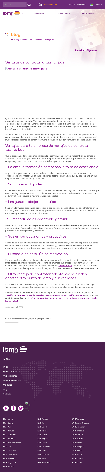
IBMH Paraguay (77, 447)
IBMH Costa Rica (9, 450)
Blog (17, 40)
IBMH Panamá (42, 419)
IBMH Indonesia (9, 458)
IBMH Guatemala (9, 435)
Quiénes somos (10, 371)
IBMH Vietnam (8, 466)
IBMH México (8, 419)
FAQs (71, 4)
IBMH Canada (77, 443)
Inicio (23, 13)
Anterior (79, 50)
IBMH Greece (77, 454)
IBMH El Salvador (78, 427)
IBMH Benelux (77, 450)
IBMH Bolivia (8, 423)
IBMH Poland (42, 431)
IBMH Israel (41, 458)
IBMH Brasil (41, 450)
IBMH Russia (42, 435)
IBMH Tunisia (77, 462)
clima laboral (65, 265)
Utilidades (7, 385)
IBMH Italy (41, 423)
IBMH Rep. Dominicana (12, 443)
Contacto (7, 394)
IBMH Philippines (9, 439)
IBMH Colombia (43, 447)
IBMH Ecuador (42, 427)
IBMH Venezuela (78, 431)
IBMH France (42, 443)
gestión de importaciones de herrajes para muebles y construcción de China (44, 295)
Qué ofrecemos (10, 376)
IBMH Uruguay (77, 439)
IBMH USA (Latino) (10, 454)
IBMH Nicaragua (78, 419)
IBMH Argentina (43, 439)
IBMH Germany (77, 435)
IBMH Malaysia (77, 458)
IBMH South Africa (44, 462)
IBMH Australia (43, 454)
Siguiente (92, 50)
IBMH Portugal (8, 431)
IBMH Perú (7, 427)
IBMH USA (7, 447)
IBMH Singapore (9, 462)
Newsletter (81, 4)
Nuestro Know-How (12, 380)
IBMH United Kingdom (80, 423)
